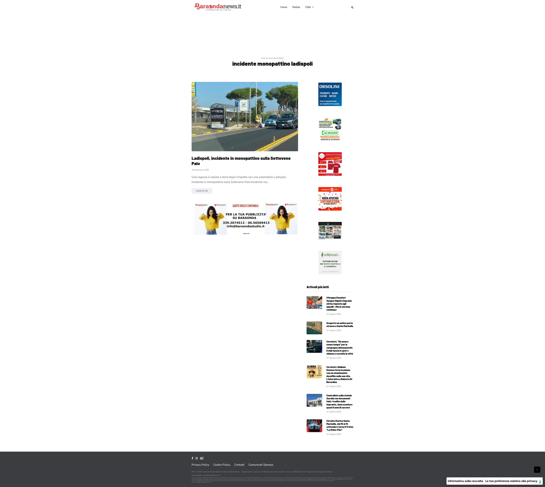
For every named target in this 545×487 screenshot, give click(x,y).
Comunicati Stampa (261, 465)
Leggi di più (202, 191)
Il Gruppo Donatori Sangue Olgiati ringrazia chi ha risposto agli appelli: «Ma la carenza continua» (339, 303)
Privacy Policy (200, 465)
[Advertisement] (272, 35)
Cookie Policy (221, 465)
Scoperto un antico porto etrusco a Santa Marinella (339, 324)
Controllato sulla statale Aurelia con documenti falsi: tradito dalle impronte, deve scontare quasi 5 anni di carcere (339, 401)
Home (283, 7)
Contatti (239, 465)
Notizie (296, 7)
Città (308, 7)
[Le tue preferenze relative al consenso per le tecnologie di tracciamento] (540, 482)
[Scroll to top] (537, 470)
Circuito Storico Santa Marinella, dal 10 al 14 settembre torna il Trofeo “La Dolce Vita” (339, 425)
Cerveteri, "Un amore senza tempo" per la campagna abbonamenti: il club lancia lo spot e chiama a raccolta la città (339, 347)
